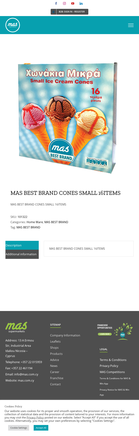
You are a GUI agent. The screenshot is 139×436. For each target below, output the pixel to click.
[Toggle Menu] (130, 25)
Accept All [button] (41, 427)
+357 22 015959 (31, 362)
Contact (55, 384)
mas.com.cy (26, 380)
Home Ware (35, 222)
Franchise (56, 378)
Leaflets (55, 341)
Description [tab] (14, 245)
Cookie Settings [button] (18, 427)
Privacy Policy (109, 366)
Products (56, 354)
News (54, 366)
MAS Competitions (112, 372)
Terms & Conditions (113, 360)
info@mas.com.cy (26, 374)
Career (54, 372)
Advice (54, 360)
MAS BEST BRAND (56, 222)
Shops (54, 348)
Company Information (65, 335)
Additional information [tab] (21, 254)
